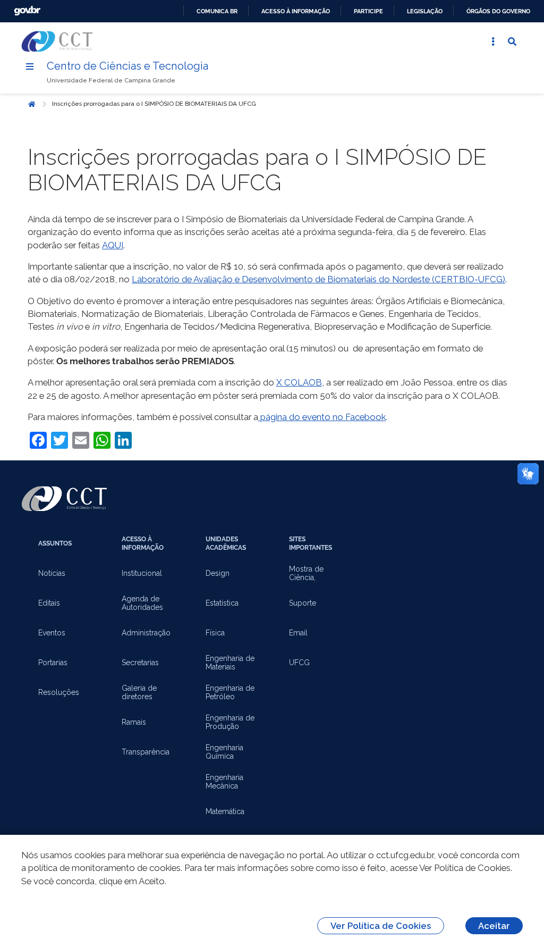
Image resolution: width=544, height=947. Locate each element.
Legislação (425, 11)
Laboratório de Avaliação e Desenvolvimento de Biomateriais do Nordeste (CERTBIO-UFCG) (318, 279)
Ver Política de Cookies (380, 925)
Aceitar (494, 925)
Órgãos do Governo (498, 11)
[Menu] (29, 66)
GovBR (27, 11)
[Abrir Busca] (512, 41)
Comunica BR (217, 11)
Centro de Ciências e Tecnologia (127, 66)
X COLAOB (299, 382)
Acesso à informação (295, 11)
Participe (368, 11)
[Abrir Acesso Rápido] (493, 41)
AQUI (112, 245)
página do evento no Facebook (322, 417)
